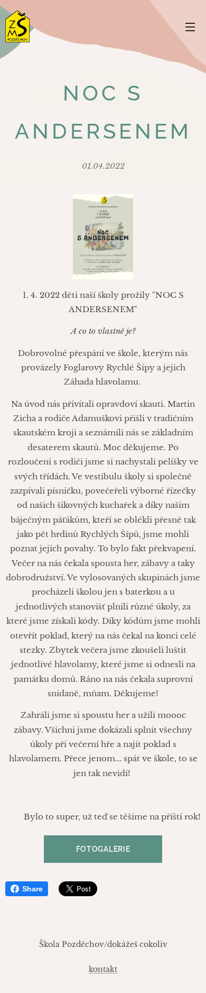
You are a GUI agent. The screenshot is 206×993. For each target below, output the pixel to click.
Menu (190, 26)
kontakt (103, 969)
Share (32, 889)
